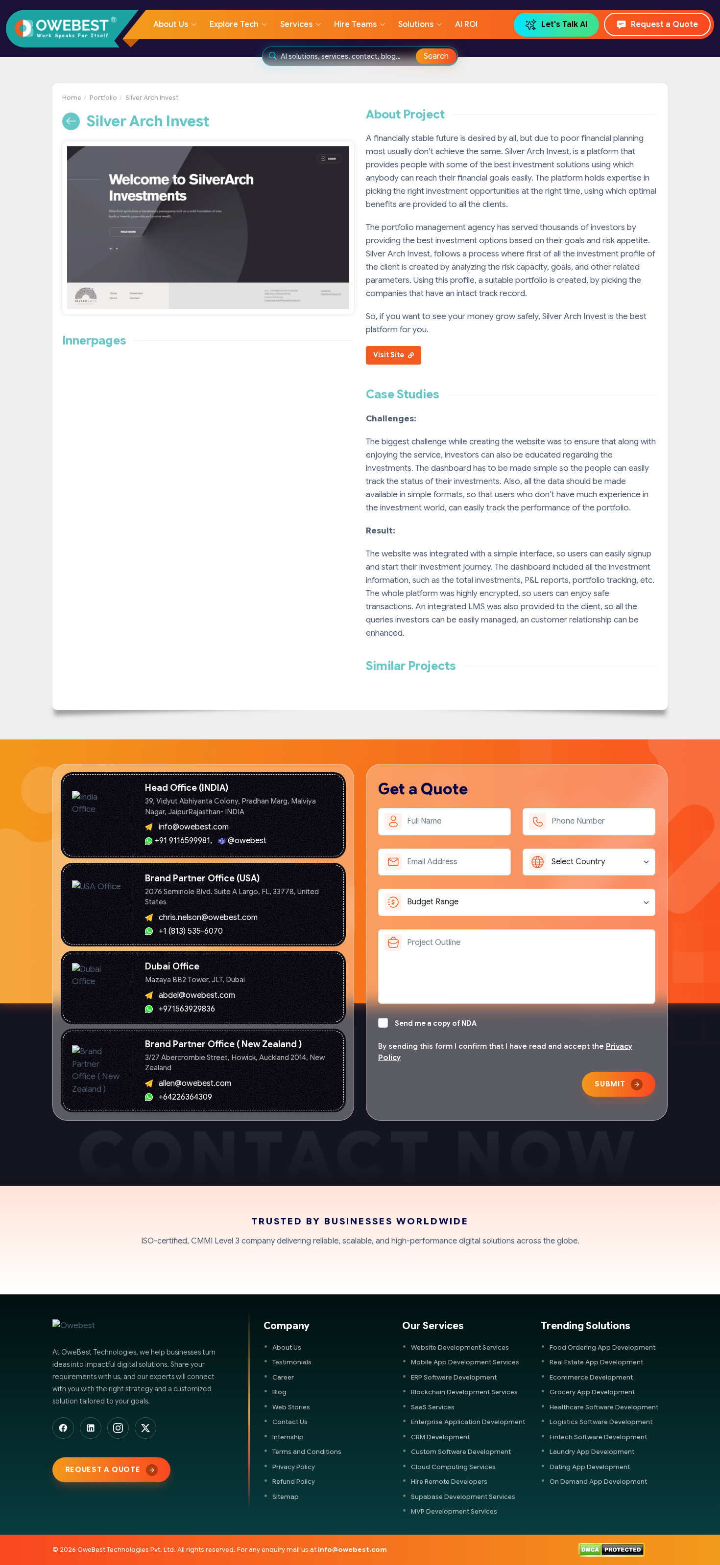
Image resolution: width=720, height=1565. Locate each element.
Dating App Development (590, 1467)
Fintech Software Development (598, 1437)
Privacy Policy (293, 1467)
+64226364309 (185, 1097)
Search (436, 56)
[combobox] (349, 56)
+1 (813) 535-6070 (191, 931)
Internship (288, 1437)
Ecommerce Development (591, 1377)
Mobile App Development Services (465, 1362)
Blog (279, 1392)
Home (71, 97)
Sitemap (285, 1497)
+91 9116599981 (182, 841)
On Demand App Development (598, 1481)
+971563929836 (187, 1009)
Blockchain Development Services (464, 1392)
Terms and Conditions (306, 1452)
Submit (610, 1084)
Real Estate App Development (596, 1362)
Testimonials (292, 1362)
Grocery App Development (592, 1392)
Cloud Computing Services (453, 1467)
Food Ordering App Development (602, 1347)
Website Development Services (460, 1347)
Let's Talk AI (564, 24)
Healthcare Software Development (604, 1407)
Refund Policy (293, 1481)
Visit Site (389, 354)
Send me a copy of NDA (436, 1023)
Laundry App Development (592, 1452)
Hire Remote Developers (449, 1481)
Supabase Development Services (463, 1497)
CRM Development (440, 1437)
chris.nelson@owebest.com (208, 917)
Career (283, 1377)
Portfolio (103, 97)
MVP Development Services (454, 1511)
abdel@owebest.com (197, 995)
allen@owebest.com (195, 1083)
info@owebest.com (194, 827)
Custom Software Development (461, 1452)
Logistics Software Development (601, 1422)
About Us (286, 1347)
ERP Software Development (454, 1377)
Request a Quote (664, 24)
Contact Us (290, 1422)
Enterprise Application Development (468, 1422)
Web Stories (291, 1407)
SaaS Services (433, 1407)
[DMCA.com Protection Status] (611, 1550)
